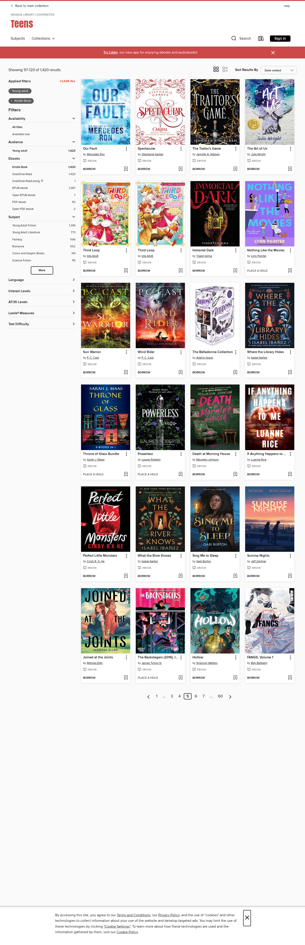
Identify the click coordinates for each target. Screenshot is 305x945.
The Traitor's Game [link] (206, 149)
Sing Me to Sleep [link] (205, 556)
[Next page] (230, 696)
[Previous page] (148, 696)
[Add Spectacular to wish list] (180, 169)
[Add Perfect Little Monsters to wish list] (126, 576)
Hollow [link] (197, 658)
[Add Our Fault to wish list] (126, 169)
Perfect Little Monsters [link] (100, 556)
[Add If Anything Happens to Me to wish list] (290, 475)
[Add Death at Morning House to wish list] (235, 475)
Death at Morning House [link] (211, 454)
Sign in (280, 38)
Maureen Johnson (207, 459)
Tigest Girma (204, 256)
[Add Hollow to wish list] (235, 678)
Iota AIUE (92, 256)
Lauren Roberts (151, 459)
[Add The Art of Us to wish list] (290, 169)
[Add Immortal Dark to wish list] (235, 271)
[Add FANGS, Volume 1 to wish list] (290, 678)
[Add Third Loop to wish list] (126, 271)
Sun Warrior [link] (92, 352)
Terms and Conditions (133, 915)
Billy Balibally (259, 663)
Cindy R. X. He (95, 561)
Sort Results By (246, 70)
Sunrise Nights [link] (258, 556)
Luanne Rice (258, 459)
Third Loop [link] (91, 250)
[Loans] (261, 39)
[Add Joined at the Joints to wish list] (126, 678)
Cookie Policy (127, 932)
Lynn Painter (258, 256)
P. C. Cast (93, 358)
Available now (21, 134)
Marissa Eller (95, 663)
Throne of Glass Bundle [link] (101, 454)
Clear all (67, 81)
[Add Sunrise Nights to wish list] (290, 576)
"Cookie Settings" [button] (117, 926)
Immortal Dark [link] (203, 250)
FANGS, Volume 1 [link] (260, 658)
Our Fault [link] (90, 149)
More (42, 270)
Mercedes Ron (96, 154)
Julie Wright (258, 154)
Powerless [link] (145, 454)
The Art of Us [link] (257, 149)
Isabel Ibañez (259, 358)
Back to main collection (31, 6)
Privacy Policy (169, 915)
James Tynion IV (152, 663)
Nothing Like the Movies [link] (265, 250)
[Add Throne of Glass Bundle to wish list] (126, 475)
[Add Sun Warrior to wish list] (126, 373)
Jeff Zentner (258, 561)
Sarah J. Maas (95, 459)
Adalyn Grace (204, 358)
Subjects (18, 38)
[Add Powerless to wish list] (180, 475)
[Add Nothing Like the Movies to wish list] (290, 271)
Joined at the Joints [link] (98, 658)
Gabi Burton (203, 561)
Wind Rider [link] (146, 352)
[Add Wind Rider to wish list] (180, 373)
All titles (17, 127)
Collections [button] (42, 38)
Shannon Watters (206, 663)
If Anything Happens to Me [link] (267, 454)
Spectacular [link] (146, 149)
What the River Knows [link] (154, 556)
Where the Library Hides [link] (265, 352)
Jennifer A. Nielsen (208, 154)
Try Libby (110, 52)
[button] (240, 39)
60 (220, 696)
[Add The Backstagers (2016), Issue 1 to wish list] (180, 678)
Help (287, 6)
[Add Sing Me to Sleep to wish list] (235, 576)
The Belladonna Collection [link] (212, 352)
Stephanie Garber (152, 154)
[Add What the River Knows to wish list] (180, 576)
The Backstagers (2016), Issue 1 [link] (158, 658)
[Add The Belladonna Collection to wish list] (235, 373)
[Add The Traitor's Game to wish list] (235, 169)
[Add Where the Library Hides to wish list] (290, 373)
